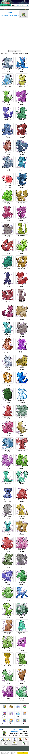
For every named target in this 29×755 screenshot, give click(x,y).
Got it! (23, 752)
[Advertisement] (14, 32)
